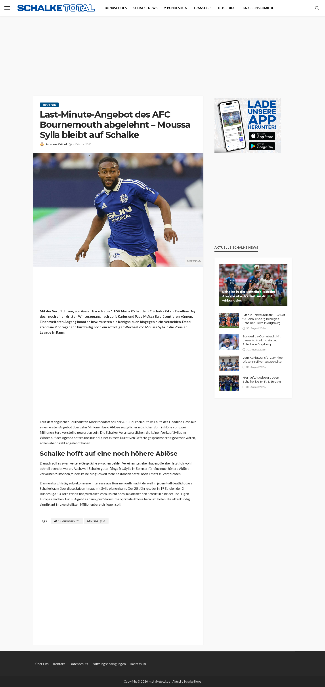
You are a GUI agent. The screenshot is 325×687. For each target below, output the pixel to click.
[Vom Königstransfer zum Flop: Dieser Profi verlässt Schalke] (229, 363)
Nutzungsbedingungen (109, 664)
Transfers (202, 8)
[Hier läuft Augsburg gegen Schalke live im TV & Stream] (229, 383)
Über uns (42, 664)
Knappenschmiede (258, 8)
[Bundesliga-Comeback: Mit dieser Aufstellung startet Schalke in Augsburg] (229, 342)
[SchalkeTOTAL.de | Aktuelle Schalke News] (56, 8)
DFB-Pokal (227, 8)
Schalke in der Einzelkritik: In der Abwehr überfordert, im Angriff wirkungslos (248, 296)
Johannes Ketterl (56, 144)
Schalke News (145, 8)
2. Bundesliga (175, 8)
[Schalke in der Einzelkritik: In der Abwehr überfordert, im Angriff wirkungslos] (253, 285)
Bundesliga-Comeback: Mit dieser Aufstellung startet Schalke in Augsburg (262, 340)
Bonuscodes (116, 8)
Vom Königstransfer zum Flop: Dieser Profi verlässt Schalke (263, 359)
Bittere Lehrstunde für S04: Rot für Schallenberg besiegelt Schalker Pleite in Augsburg (264, 319)
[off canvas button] (7, 8)
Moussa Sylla (96, 521)
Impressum (138, 664)
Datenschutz (78, 664)
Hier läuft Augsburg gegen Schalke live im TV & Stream (262, 379)
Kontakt (59, 664)
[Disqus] (118, 579)
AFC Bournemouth (66, 521)
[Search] (317, 8)
